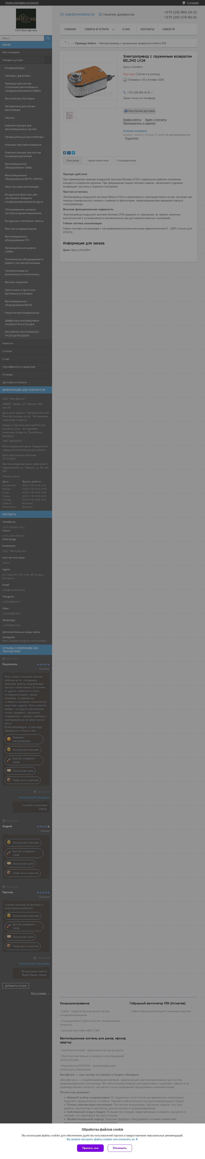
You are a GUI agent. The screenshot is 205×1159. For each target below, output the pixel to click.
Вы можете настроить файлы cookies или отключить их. (101, 1139)
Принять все (90, 1148)
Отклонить (120, 1148)
